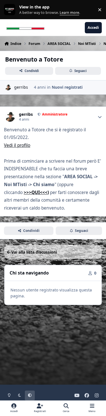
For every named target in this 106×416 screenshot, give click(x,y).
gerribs (21, 87)
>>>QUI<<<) (36, 192)
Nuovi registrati (67, 87)
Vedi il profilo (17, 145)
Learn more (11, 9)
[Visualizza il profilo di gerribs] (8, 87)
